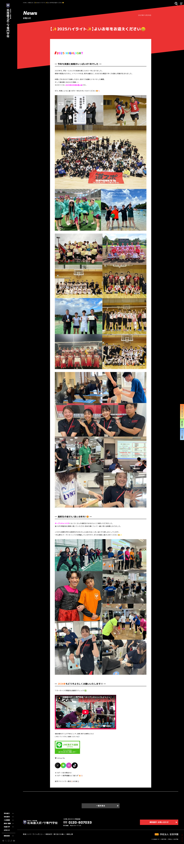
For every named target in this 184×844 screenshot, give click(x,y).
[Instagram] (69, 765)
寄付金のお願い (59, 834)
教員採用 (49, 834)
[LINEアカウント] (63, 765)
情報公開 (70, 834)
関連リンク (27, 834)
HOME (25, 2)
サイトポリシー (38, 834)
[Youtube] (75, 765)
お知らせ (30, 2)
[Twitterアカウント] (58, 765)
